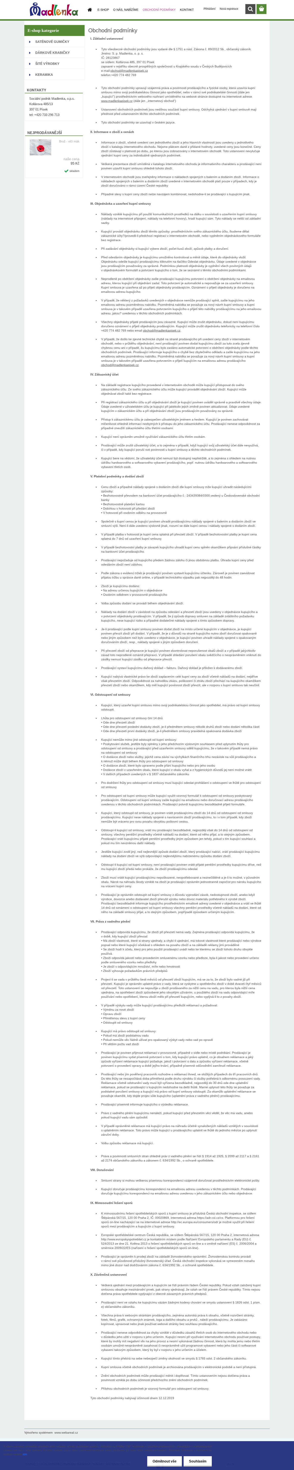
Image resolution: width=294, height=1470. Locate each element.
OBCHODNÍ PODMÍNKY (159, 9)
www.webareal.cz (66, 1432)
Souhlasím (197, 1461)
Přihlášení (210, 8)
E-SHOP (103, 9)
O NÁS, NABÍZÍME (125, 9)
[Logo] (54, 9)
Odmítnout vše (164, 1461)
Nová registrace (229, 8)
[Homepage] (89, 10)
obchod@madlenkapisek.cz (129, 70)
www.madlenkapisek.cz (117, 101)
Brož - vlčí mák (69, 141)
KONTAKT (187, 9)
